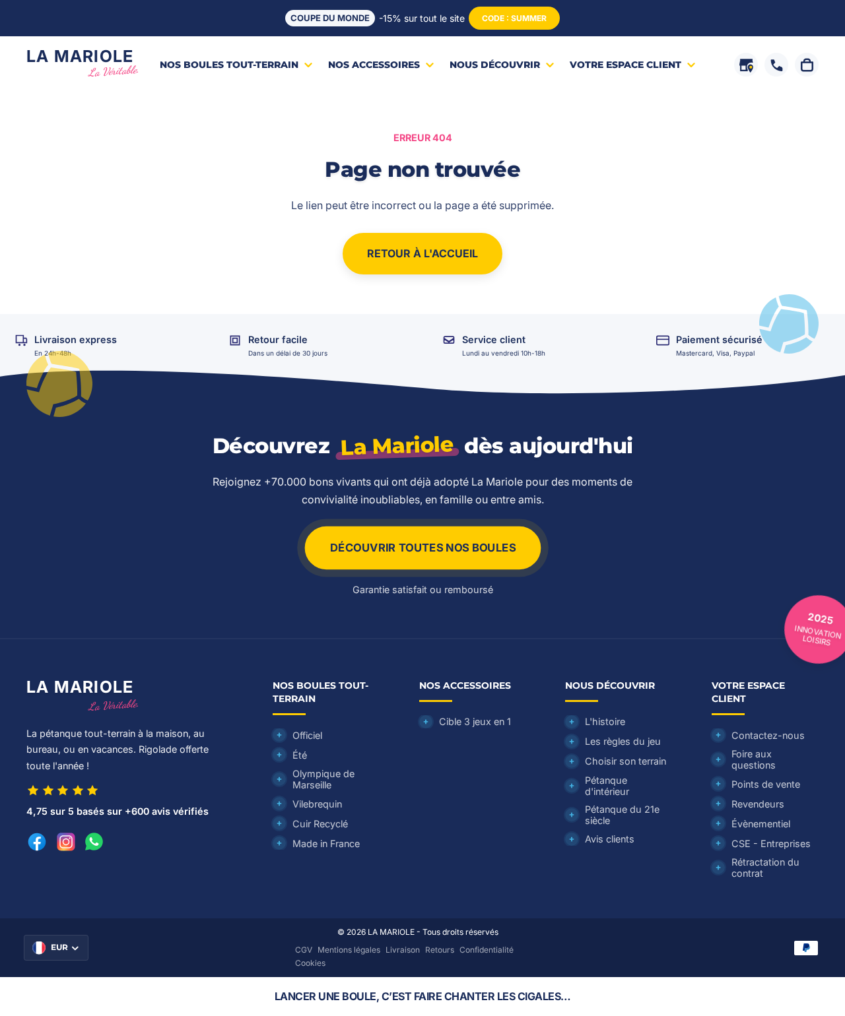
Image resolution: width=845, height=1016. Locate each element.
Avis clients (609, 838)
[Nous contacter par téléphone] (776, 65)
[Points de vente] (746, 65)
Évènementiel (760, 823)
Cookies (310, 963)
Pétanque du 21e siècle (622, 815)
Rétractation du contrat (765, 867)
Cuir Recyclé (320, 823)
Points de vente (765, 784)
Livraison (403, 950)
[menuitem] (237, 64)
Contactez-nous (768, 735)
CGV (303, 950)
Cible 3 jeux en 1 (475, 721)
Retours (439, 950)
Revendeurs (757, 804)
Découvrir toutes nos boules (422, 548)
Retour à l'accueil (422, 253)
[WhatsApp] (94, 842)
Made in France (326, 843)
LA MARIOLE (391, 932)
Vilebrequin (317, 804)
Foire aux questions (753, 759)
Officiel (307, 735)
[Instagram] (66, 842)
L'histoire (605, 721)
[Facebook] (37, 842)
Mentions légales (349, 950)
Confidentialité (486, 950)
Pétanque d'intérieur (607, 786)
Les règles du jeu (623, 741)
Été (299, 755)
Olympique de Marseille (323, 779)
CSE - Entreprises (771, 843)
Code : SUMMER (514, 18)
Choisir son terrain (625, 761)
